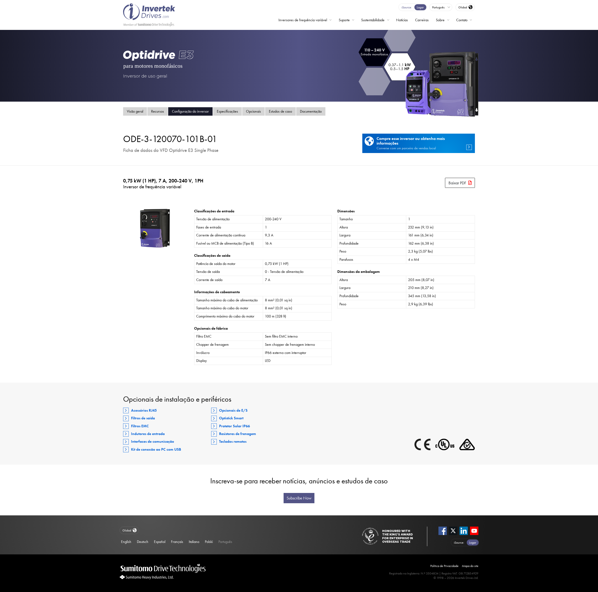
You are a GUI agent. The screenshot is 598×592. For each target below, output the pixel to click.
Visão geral (135, 111)
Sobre (440, 20)
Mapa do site (470, 566)
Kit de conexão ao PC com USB (156, 449)
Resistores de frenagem (237, 433)
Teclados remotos (232, 441)
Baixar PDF (457, 182)
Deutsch (142, 541)
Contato (461, 20)
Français (177, 541)
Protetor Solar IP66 (234, 426)
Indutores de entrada (148, 433)
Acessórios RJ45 (144, 410)
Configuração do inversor (190, 111)
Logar (420, 7)
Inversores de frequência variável (302, 20)
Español (159, 541)
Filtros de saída (143, 418)
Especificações (227, 111)
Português (225, 541)
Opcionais (253, 111)
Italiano (194, 541)
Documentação (311, 111)
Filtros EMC (140, 426)
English (126, 541)
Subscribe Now (299, 498)
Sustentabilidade (372, 20)
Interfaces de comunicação (152, 441)
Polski (209, 541)
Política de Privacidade (444, 566)
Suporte (344, 20)
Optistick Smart (231, 418)
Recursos (157, 111)
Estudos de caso (280, 111)
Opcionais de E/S (233, 410)
